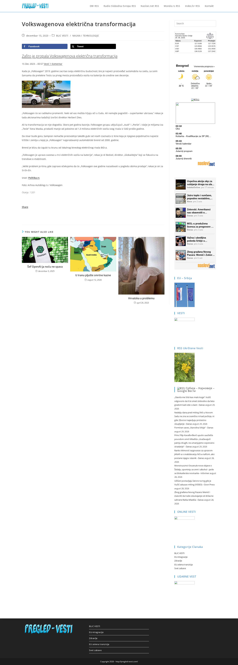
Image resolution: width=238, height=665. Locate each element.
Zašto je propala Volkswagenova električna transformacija (69, 56)
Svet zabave (180, 568)
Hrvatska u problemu (141, 298)
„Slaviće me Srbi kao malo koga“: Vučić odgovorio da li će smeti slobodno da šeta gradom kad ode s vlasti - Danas (194, 401)
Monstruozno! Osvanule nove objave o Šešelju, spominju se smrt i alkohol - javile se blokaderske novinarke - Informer (194, 469)
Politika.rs (34, 177)
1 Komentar (56, 63)
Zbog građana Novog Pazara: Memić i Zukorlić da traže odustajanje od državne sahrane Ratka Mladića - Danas (193, 496)
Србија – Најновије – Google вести (196, 389)
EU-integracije (180, 556)
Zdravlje (178, 560)
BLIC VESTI (62, 35)
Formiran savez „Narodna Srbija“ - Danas (193, 427)
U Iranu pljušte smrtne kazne (93, 275)
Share (25, 207)
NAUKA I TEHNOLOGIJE (85, 35)
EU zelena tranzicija (183, 564)
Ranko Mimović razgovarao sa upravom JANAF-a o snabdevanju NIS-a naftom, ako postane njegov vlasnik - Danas (194, 454)
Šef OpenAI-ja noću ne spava (45, 266)
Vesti (47, 63)
